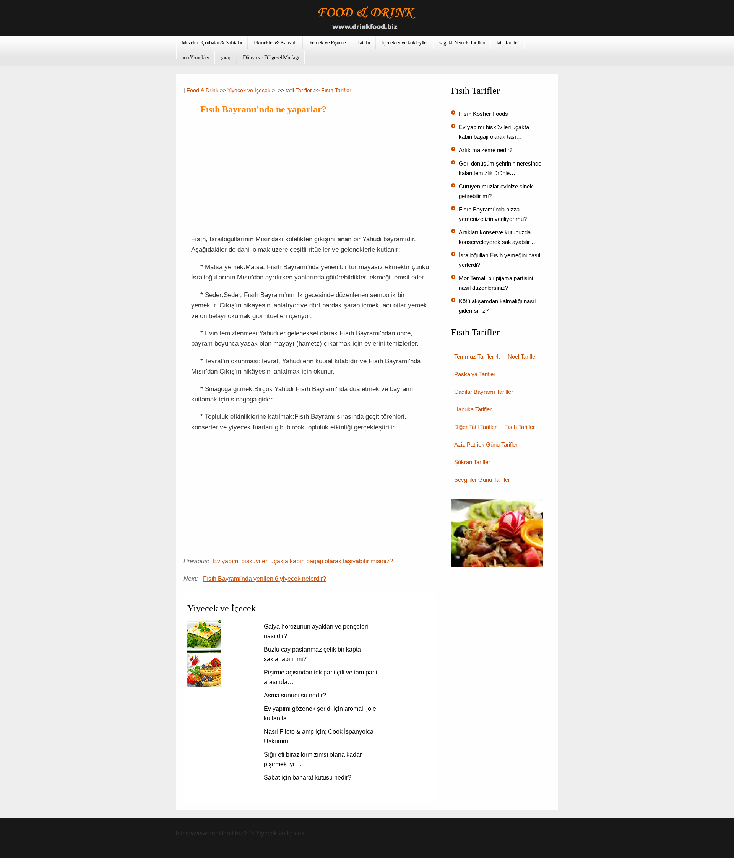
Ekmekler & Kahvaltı (275, 42)
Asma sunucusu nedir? (295, 695)
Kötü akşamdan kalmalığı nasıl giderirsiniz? (497, 306)
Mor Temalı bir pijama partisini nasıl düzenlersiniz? (496, 283)
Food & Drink (202, 90)
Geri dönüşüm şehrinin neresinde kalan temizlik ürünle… (500, 168)
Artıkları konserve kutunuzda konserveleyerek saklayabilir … (498, 237)
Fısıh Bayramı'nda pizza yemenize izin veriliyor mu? (493, 214)
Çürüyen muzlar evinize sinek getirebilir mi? (496, 191)
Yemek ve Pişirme (327, 42)
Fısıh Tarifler (336, 90)
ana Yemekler (195, 57)
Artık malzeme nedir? (485, 150)
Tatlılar (363, 42)
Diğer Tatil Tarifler (475, 427)
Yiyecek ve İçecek (248, 90)
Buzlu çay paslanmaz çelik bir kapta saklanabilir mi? (312, 654)
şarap (226, 57)
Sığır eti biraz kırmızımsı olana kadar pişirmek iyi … (313, 759)
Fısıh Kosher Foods (483, 113)
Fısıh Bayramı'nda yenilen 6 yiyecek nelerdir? (264, 578)
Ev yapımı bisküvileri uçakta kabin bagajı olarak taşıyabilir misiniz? (303, 561)
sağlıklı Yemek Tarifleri (462, 42)
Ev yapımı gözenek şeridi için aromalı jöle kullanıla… (320, 713)
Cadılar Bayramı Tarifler (483, 391)
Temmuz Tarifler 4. (477, 356)
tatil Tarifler (508, 42)
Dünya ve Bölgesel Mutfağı (271, 57)
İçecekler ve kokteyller (405, 42)
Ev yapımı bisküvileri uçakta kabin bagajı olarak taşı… (494, 132)
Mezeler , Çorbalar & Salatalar (212, 42)
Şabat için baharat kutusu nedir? (307, 777)
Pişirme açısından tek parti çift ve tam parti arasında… (320, 677)
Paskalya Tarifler (474, 374)
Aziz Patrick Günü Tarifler (486, 444)
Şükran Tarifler (472, 462)
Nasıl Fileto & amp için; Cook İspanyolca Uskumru (318, 736)
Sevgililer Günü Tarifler (482, 479)
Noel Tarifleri (523, 356)
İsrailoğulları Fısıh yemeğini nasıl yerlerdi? (499, 260)
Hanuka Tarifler (473, 409)
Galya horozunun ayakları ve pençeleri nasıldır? (316, 631)
